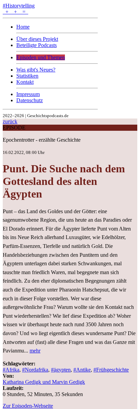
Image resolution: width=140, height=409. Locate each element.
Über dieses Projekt (37, 39)
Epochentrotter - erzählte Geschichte (42, 140)
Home (23, 27)
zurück (10, 121)
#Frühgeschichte (111, 370)
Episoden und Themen (40, 57)
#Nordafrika (35, 370)
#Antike (82, 370)
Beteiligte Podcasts (36, 45)
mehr (35, 350)
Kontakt (25, 82)
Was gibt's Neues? (35, 70)
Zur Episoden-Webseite (28, 406)
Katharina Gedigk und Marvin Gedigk (44, 382)
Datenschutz (29, 100)
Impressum (28, 94)
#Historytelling (19, 6)
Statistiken (27, 76)
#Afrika (11, 370)
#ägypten (61, 370)
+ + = (15, 12)
